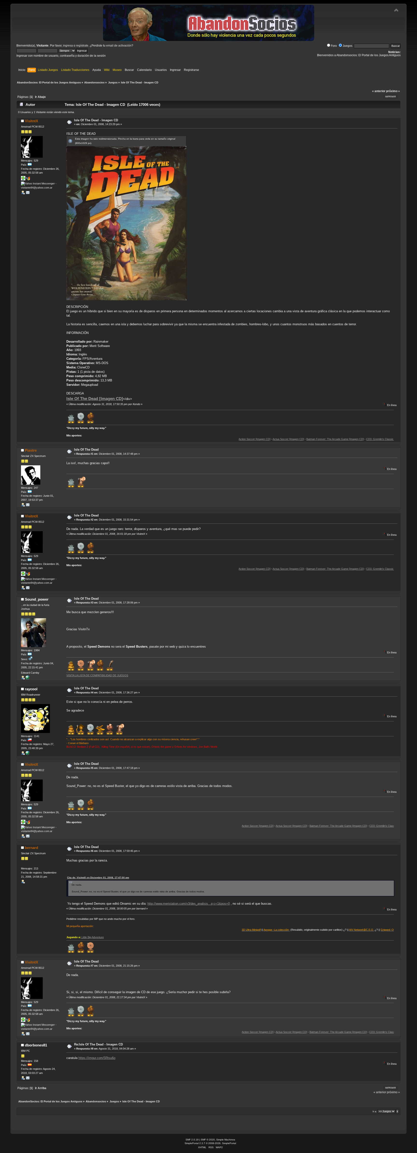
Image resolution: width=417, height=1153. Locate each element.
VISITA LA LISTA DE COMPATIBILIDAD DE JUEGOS (97, 675)
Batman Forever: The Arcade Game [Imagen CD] (300, 439)
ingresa (68, 45)
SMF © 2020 (208, 1139)
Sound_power (37, 599)
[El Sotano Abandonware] (27, 678)
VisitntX (31, 121)
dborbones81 (36, 1045)
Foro (334, 45)
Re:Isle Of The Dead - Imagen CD (98, 1044)
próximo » (393, 91)
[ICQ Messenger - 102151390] (23, 179)
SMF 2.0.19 (192, 1139)
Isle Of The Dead (86, 449)
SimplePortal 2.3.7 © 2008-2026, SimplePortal (210, 1143)
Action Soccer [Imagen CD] (220, 439)
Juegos (347, 45)
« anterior (378, 91)
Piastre (31, 450)
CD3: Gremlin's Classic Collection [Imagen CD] (359, 439)
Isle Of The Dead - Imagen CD (96, 120)
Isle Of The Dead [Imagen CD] (94, 398)
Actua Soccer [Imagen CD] (254, 439)
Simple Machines (225, 1139)
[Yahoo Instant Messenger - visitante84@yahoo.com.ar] (39, 187)
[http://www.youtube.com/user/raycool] (27, 754)
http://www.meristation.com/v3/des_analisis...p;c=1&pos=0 (188, 903)
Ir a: (375, 1111)
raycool (31, 689)
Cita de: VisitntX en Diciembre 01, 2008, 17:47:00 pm (98, 877)
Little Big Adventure (92, 937)
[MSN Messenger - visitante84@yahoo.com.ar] (28, 179)
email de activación (119, 45)
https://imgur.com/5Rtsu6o (96, 1058)
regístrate (82, 45)
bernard (31, 848)
